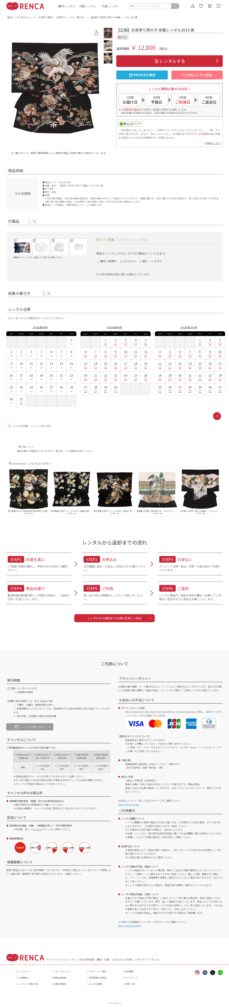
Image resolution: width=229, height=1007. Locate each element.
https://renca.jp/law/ (128, 804)
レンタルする (172, 61)
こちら (37, 829)
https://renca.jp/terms (129, 925)
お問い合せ (130, 983)
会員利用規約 (59, 983)
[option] (28, 491)
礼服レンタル (110, 6)
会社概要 (129, 971)
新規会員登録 (59, 977)
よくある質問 (95, 983)
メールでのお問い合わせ (32, 726)
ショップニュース (61, 971)
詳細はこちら (213, 143)
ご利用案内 (23, 977)
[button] (108, 33)
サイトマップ (131, 977)
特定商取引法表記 (97, 977)
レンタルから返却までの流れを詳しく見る (114, 618)
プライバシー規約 (97, 971)
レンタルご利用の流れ (28, 983)
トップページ (24, 971)
